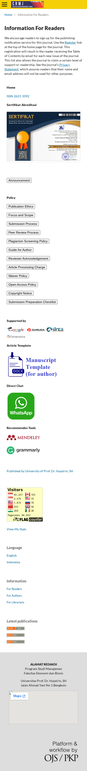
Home (8, 14)
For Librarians (15, 602)
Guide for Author (20, 250)
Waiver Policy (17, 276)
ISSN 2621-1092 (18, 96)
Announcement (19, 180)
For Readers (14, 589)
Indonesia (13, 562)
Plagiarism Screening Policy (28, 241)
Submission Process (22, 224)
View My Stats (16, 529)
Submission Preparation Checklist (32, 302)
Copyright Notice (20, 293)
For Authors (14, 595)
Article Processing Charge (26, 267)
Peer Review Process (23, 232)
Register (70, 42)
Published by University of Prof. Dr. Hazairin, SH (40, 471)
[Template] (32, 377)
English (12, 555)
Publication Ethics (20, 206)
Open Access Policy (22, 284)
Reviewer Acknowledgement (28, 258)
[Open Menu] (4, 4)
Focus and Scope (20, 215)
